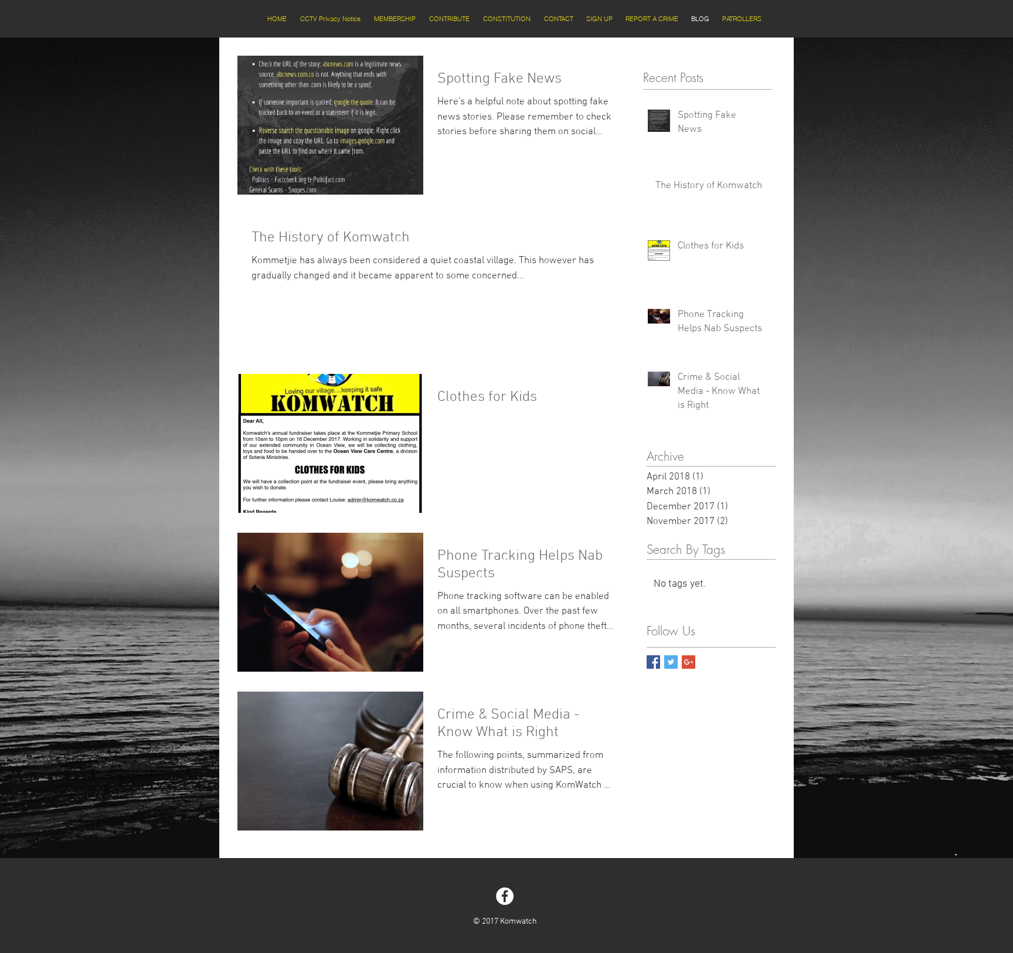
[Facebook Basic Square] (653, 662)
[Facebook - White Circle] (505, 896)
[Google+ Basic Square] (688, 662)
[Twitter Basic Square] (671, 662)
